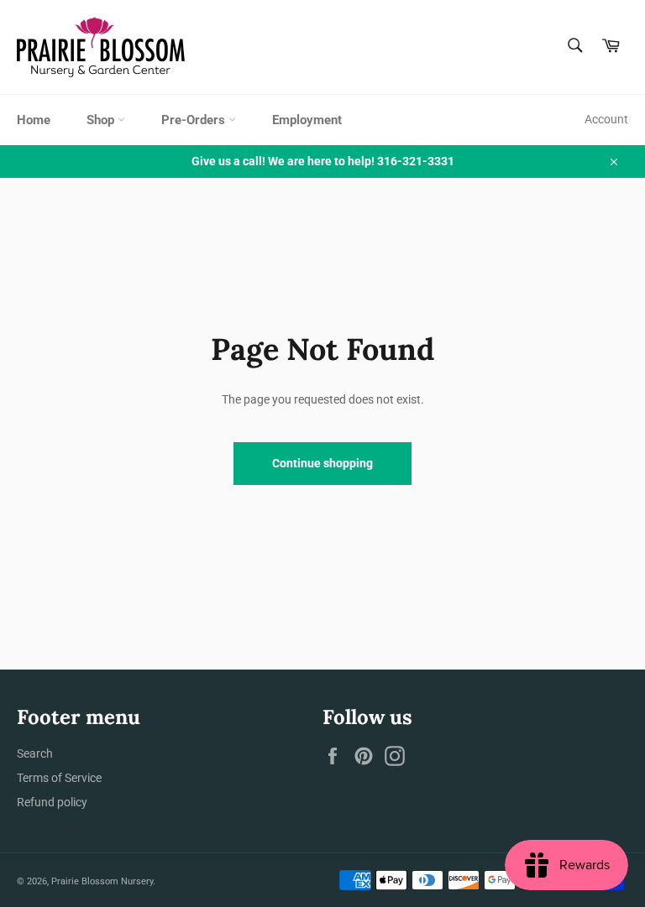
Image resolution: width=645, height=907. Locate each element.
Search (35, 753)
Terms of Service (59, 778)
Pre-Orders (194, 120)
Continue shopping (322, 463)
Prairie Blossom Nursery (102, 881)
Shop (102, 120)
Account (606, 119)
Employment (307, 120)
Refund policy (52, 802)
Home (33, 120)
